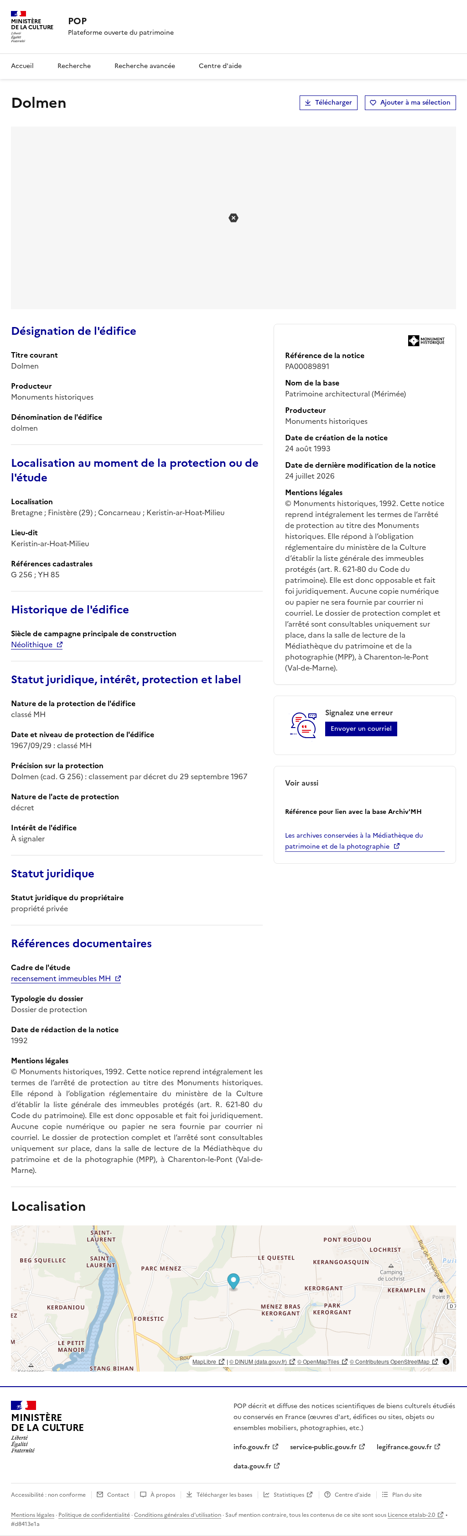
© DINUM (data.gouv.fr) (258, 1361)
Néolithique (31, 644)
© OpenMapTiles (318, 1361)
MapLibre (204, 1361)
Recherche (74, 66)
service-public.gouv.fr (323, 1447)
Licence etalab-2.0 (411, 1515)
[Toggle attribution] (446, 1361)
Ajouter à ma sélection (415, 102)
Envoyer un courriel (361, 729)
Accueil (22, 66)
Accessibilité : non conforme (48, 1495)
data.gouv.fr (252, 1466)
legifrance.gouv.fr (404, 1447)
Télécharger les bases (224, 1495)
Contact (118, 1495)
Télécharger (333, 102)
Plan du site (407, 1495)
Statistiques (289, 1495)
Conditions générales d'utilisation (177, 1515)
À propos (162, 1495)
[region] (233, 1298)
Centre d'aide (220, 66)
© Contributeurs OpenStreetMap (390, 1361)
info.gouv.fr (252, 1447)
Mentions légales (32, 1515)
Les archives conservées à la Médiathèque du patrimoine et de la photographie (354, 841)
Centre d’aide (353, 1495)
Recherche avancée (144, 66)
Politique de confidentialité (94, 1515)
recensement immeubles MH (61, 978)
